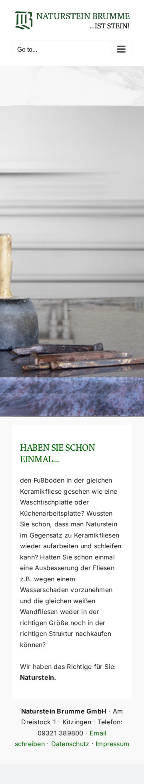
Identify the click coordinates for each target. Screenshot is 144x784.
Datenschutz (70, 744)
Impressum (112, 744)
